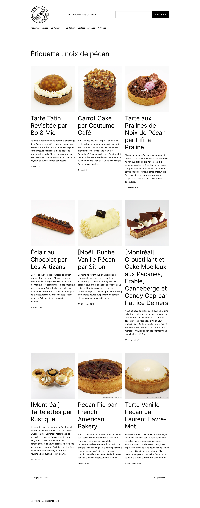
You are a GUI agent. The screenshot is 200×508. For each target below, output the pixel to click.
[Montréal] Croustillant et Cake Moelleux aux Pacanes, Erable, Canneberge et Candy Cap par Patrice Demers (146, 277)
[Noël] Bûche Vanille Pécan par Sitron (96, 259)
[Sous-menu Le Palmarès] (62, 28)
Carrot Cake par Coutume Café (96, 125)
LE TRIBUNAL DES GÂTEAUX (82, 14)
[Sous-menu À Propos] (107, 28)
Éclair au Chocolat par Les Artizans (49, 259)
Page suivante (161, 478)
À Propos (102, 28)
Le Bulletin (70, 28)
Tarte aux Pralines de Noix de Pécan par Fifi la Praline (145, 133)
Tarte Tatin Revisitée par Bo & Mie (49, 125)
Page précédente (39, 478)
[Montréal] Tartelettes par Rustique (51, 412)
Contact (81, 28)
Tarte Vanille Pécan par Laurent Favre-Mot (146, 415)
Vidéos (45, 28)
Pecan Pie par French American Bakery (97, 415)
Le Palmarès (56, 28)
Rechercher (160, 14)
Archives (91, 28)
